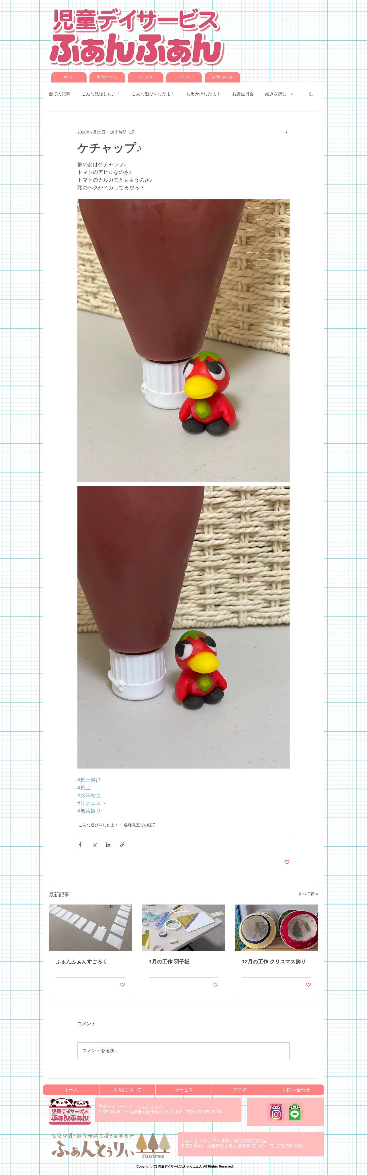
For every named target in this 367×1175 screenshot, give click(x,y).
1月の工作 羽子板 (169, 961)
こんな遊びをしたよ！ (153, 93)
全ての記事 (59, 93)
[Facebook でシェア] (80, 844)
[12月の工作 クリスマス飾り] (276, 928)
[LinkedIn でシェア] (108, 844)
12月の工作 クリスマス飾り (274, 961)
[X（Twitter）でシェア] (94, 844)
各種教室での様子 (140, 825)
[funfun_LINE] (295, 1112)
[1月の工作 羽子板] (183, 928)
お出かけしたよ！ (203, 93)
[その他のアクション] (286, 132)
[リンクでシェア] (122, 844)
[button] (311, 94)
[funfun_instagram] (276, 1112)
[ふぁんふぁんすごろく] (90, 928)
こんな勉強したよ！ (101, 93)
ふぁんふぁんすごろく (82, 961)
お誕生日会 (243, 93)
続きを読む (276, 93)
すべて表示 (308, 893)
